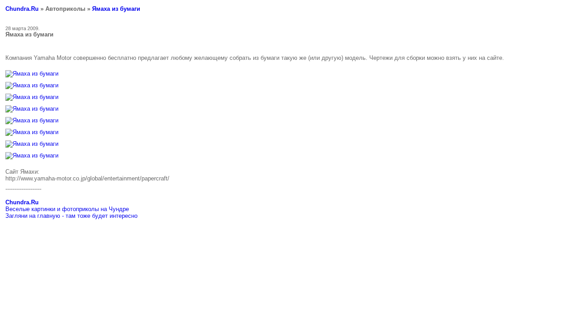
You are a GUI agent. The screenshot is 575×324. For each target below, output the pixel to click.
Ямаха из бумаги (116, 8)
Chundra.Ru (22, 8)
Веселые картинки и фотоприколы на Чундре (67, 209)
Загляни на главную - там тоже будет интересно (71, 215)
